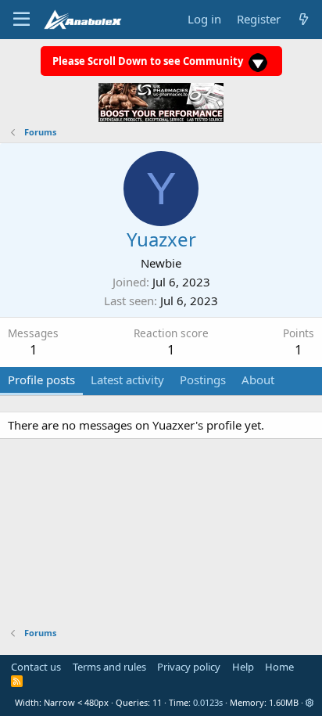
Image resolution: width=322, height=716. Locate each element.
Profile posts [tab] (41, 379)
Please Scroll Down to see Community (148, 61)
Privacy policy (188, 667)
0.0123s (208, 702)
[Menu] (21, 19)
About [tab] (258, 379)
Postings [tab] (203, 379)
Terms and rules (109, 667)
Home (279, 667)
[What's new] (303, 19)
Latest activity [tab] (127, 379)
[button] (310, 702)
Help (243, 667)
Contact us (36, 667)
